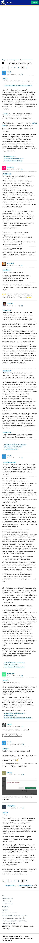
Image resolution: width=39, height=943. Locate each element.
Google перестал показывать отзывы (14, 158)
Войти (35, 2)
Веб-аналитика (6, 901)
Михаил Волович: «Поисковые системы (14, 667)
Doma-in (10, 303)
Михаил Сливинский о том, (11, 664)
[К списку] (6, 63)
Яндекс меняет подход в (10, 715)
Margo (9, 724)
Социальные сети (7, 898)
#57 (22, 726)
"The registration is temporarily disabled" (17, 85)
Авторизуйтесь (10, 885)
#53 (22, 265)
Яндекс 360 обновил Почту (11, 449)
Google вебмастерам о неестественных (14, 662)
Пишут (6, 113)
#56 (22, 676)
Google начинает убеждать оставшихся (14, 713)
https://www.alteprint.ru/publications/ (12, 736)
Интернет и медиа (7, 904)
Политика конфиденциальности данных (14, 915)
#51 (22, 74)
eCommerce (5, 906)
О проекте (5, 910)
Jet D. (9, 72)
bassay (9, 772)
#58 (22, 744)
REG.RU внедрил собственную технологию (15, 444)
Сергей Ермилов (9, 462)
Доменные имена (27, 60)
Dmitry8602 (11, 806)
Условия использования (9, 913)
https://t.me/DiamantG (20, 297)
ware (4, 78)
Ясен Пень (11, 673)
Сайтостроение (14, 60)
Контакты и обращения (9, 923)
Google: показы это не (10, 156)
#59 (22, 775)
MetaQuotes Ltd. (14, 929)
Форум (4, 60)
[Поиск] (29, 2)
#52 (22, 169)
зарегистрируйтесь (25, 885)
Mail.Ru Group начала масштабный (13, 446)
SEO (3, 895)
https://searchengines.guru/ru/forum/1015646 (20, 295)
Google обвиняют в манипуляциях (13, 160)
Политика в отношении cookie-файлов (14, 918)
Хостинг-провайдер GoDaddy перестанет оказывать (18, 717)
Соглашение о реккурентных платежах (14, 921)
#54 (22, 306)
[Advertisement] (19, 10)
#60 (22, 808)
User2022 (10, 167)
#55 (22, 458)
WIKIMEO (6, 174)
